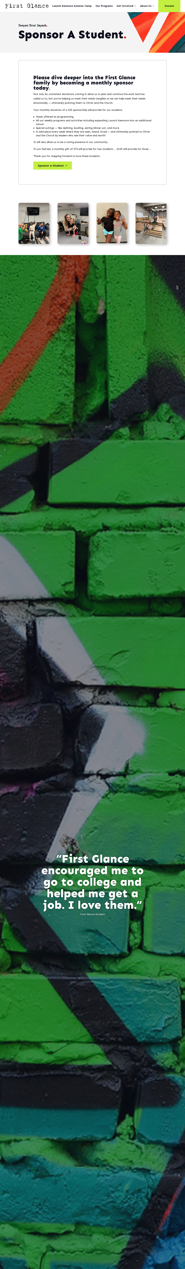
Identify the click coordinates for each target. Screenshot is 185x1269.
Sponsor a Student (51, 165)
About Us (145, 6)
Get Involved (125, 6)
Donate (169, 5)
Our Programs (104, 6)
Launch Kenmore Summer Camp (72, 6)
